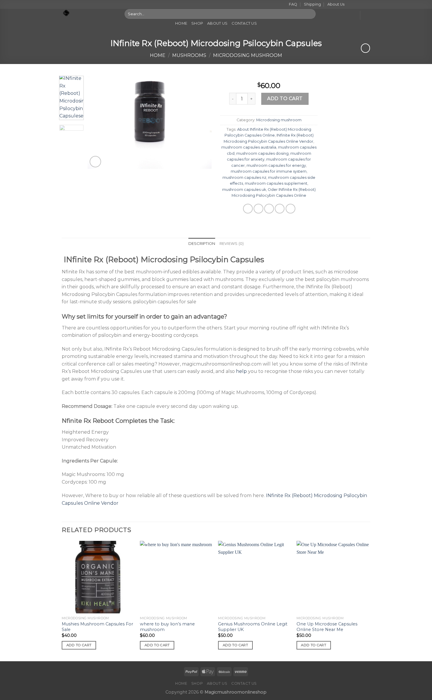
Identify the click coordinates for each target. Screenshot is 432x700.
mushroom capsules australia (248, 147)
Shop (197, 23)
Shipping (312, 4)
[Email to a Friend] (269, 208)
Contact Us (244, 23)
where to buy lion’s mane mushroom (167, 626)
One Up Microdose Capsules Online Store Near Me (327, 626)
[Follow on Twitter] (362, 5)
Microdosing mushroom (247, 55)
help (241, 371)
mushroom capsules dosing (262, 153)
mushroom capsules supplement (276, 183)
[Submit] (310, 14)
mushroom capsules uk (244, 189)
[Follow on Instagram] (356, 5)
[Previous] (97, 122)
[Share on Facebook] (248, 208)
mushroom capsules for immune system (269, 171)
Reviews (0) (232, 243)
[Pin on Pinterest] (279, 208)
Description (201, 243)
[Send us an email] (367, 5)
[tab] (201, 244)
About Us (335, 4)
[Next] (202, 122)
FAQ (293, 4)
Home (181, 23)
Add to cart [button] (79, 645)
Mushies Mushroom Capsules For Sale (97, 626)
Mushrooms (189, 55)
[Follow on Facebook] (350, 5)
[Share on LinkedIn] (290, 208)
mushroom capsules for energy (276, 165)
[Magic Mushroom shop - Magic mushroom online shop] (89, 13)
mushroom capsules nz (244, 177)
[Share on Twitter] (258, 208)
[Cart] (367, 15)
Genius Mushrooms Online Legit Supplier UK (252, 626)
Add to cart (284, 98)
